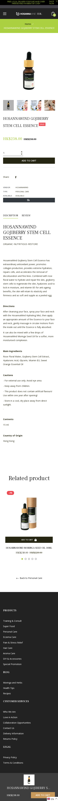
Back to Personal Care (30, 578)
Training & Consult (12, 620)
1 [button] (22, 559)
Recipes (7, 693)
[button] (52, 799)
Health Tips (8, 688)
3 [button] (29, 559)
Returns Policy (10, 738)
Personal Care (10, 631)
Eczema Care (9, 637)
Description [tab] (10, 215)
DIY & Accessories (12, 658)
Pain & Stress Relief (13, 642)
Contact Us (8, 728)
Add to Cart (43, 795)
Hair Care (7, 647)
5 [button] (36, 559)
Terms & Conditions (13, 762)
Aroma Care (9, 653)
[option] (29, 524)
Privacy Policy (10, 757)
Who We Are (9, 711)
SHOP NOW (51, 2)
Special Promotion (12, 664)
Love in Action (10, 717)
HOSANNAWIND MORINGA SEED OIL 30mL (29, 547)
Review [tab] (26, 215)
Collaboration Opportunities (17, 722)
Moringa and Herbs (12, 682)
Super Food (9, 626)
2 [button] (25, 559)
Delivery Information (13, 733)
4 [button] (32, 559)
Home (28, 23)
